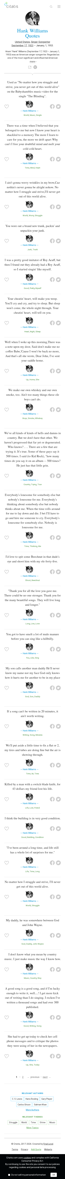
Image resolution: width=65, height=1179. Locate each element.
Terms (15, 1149)
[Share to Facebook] (52, 106)
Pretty (32, 288)
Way (39, 978)
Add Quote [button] (36, 1149)
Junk (29, 249)
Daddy (37, 696)
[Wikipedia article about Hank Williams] (35, 67)
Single (39, 115)
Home (32, 379)
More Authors (32, 1110)
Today (36, 1065)
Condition (39, 837)
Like (32, 658)
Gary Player (46, 1099)
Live (32, 623)
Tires (36, 773)
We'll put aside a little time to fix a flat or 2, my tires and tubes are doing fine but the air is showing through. (33, 750)
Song (32, 735)
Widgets (48, 1149)
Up (27, 379)
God (27, 696)
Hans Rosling (32, 1099)
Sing (37, 658)
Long (28, 623)
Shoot (28, 580)
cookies (27, 1157)
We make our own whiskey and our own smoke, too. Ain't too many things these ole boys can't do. (32, 394)
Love (37, 623)
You (27, 658)
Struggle (38, 215)
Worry (31, 215)
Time (27, 168)
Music (32, 115)
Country (27, 484)
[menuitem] (15, 1149)
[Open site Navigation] (59, 6)
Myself (38, 288)
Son (31, 696)
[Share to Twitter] (58, 106)
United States (22, 41)
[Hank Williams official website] (30, 67)
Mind (32, 168)
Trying (34, 484)
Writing (26, 735)
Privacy (24, 1149)
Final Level (48, 1144)
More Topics (32, 1127)
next (45, 1077)
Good (26, 288)
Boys (25, 418)
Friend (37, 808)
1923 (30, 45)
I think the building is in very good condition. (32, 818)
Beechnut (36, 580)
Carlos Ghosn (24, 1104)
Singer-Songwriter (40, 41)
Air (32, 773)
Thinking (33, 546)
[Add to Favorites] (6, 106)
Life (27, 808)
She (37, 379)
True (39, 484)
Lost (31, 808)
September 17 (19, 45)
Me (39, 546)
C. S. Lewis (17, 1099)
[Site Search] (51, 6)
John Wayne (38, 944)
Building (30, 837)
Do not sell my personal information (28, 1175)
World (26, 115)
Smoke (31, 418)
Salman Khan (40, 1104)
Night (32, 331)
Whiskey (38, 418)
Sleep (38, 331)
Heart (38, 168)
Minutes (39, 735)
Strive (43, 1122)
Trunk (35, 249)
